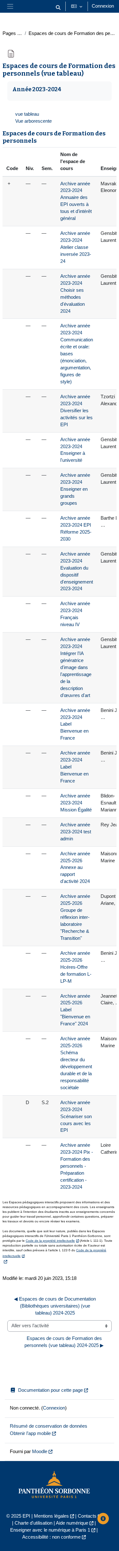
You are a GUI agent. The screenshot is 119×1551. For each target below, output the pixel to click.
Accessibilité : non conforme (51, 1537)
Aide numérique (72, 1523)
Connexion (103, 6)
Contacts (87, 1516)
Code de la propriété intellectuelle (50, 1240)
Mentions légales (51, 1516)
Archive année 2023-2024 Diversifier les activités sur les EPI (76, 410)
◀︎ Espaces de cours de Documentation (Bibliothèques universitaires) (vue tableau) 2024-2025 (55, 1305)
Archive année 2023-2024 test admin (75, 831)
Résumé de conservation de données (48, 1426)
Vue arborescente (33, 121)
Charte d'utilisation (33, 1523)
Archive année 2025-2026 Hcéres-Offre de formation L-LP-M (75, 967)
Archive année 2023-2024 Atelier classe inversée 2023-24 (75, 247)
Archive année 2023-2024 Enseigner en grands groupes (75, 489)
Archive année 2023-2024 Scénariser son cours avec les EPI (76, 1116)
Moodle (39, 1451)
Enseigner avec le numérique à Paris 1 (50, 1530)
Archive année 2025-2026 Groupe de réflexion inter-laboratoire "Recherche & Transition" (75, 917)
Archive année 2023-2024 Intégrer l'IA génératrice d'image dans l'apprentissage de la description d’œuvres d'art (75, 667)
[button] (58, 7)
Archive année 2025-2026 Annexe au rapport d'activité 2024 (75, 867)
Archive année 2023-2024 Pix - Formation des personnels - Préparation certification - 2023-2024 (76, 1166)
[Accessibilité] (103, 1518)
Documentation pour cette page (50, 1390)
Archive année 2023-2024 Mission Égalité (76, 802)
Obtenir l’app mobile (30, 1433)
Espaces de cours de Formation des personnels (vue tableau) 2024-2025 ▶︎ (64, 1342)
